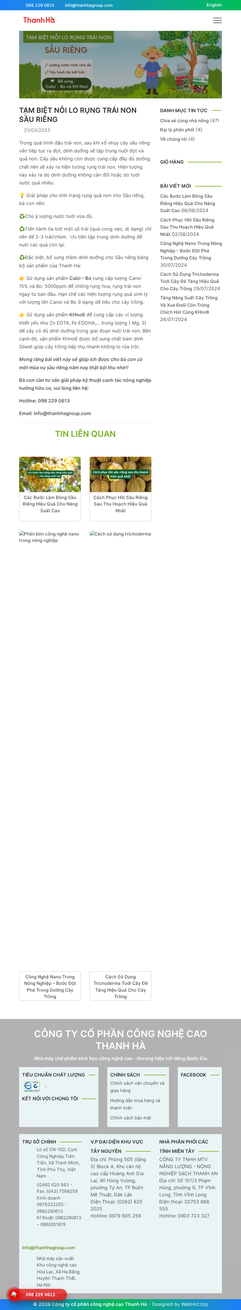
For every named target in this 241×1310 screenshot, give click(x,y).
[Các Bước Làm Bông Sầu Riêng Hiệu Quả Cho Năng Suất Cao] (50, 474)
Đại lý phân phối (177, 129)
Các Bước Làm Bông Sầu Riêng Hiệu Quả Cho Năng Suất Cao (50, 504)
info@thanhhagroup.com (89, 5)
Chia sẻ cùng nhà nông (184, 120)
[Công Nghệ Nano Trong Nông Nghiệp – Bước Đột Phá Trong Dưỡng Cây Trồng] (50, 751)
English (214, 5)
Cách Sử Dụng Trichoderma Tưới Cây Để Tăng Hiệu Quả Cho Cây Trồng (120, 987)
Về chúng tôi (173, 139)
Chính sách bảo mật (130, 1118)
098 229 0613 (40, 5)
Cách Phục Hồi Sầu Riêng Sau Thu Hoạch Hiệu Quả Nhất (120, 504)
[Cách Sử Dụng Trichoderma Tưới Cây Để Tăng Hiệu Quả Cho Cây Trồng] (120, 751)
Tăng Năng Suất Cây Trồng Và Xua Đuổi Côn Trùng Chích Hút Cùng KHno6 (188, 305)
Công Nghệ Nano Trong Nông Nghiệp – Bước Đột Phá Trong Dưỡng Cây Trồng (50, 987)
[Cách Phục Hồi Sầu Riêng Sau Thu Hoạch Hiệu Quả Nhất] (120, 474)
